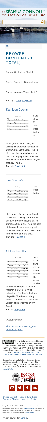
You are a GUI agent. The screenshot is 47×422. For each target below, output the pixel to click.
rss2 (20, 329)
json (33, 326)
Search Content (14, 82)
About (25, 399)
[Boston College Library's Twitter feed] (20, 388)
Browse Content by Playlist (19, 72)
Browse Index (31, 82)
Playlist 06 (20, 309)
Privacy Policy (29, 413)
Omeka (24, 417)
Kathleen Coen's (17, 109)
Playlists (15, 399)
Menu (8, 46)
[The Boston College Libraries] (23, 377)
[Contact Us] (12, 388)
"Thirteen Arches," (29, 408)
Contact (33, 399)
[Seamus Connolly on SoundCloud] (35, 388)
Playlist (26, 100)
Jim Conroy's (14, 180)
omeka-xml (11, 329)
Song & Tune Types (28, 396)
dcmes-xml (24, 326)
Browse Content (10, 396)
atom (8, 326)
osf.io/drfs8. (8, 368)
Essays (6, 399)
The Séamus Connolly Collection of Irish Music (23, 14)
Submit (42, 22)
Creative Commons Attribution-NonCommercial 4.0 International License (23, 353)
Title (18, 100)
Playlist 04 (20, 166)
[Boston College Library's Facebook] (27, 388)
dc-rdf (15, 326)
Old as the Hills (16, 251)
